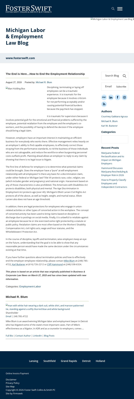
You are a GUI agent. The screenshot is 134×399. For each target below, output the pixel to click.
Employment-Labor (30, 286)
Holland (100, 361)
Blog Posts (49, 335)
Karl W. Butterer (109, 125)
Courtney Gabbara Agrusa (114, 116)
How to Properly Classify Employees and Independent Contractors (114, 183)
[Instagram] (124, 97)
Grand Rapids (69, 361)
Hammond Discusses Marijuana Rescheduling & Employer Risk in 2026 (114, 172)
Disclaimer (11, 379)
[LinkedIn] (111, 97)
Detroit (86, 361)
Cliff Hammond (55, 264)
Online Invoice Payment (17, 373)
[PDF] (104, 97)
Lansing (33, 361)
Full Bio (9, 335)
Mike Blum (69, 260)
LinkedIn (37, 335)
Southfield (49, 361)
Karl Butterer (18, 264)
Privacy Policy (12, 382)
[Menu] (120, 9)
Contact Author (23, 335)
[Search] (113, 8)
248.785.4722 (20, 316)
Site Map (10, 386)
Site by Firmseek (14, 393)
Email (8, 316)
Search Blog (112, 75)
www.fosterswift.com (20, 58)
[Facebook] (117, 97)
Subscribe (121, 86)
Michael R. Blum (44, 82)
